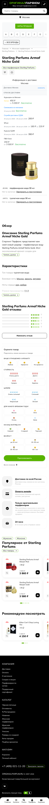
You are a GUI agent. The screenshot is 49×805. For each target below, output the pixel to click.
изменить (41, 88)
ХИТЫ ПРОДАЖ (24, 26)
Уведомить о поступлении (29, 191)
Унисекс (5, 731)
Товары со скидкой (10, 735)
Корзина (6, 755)
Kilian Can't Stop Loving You (29, 623)
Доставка (6, 669)
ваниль (28, 278)
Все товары (9, 550)
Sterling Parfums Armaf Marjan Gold (29, 583)
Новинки (6, 715)
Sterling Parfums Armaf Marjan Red (29, 560)
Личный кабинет (9, 758)
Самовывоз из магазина (13, 107)
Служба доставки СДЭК (13, 115)
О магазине (7, 676)
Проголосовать (24, 458)
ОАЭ (26, 291)
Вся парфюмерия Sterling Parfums (19, 67)
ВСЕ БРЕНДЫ (12, 42)
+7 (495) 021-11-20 (13, 766)
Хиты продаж (8, 738)
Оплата (5, 672)
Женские (21, 538)
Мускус (20, 278)
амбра (23, 285)
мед (17, 285)
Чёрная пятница (9, 705)
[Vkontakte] (4, 786)
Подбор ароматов (10, 742)
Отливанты (7, 708)
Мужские (7, 538)
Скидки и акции (9, 679)
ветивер (37, 278)
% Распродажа (8, 712)
